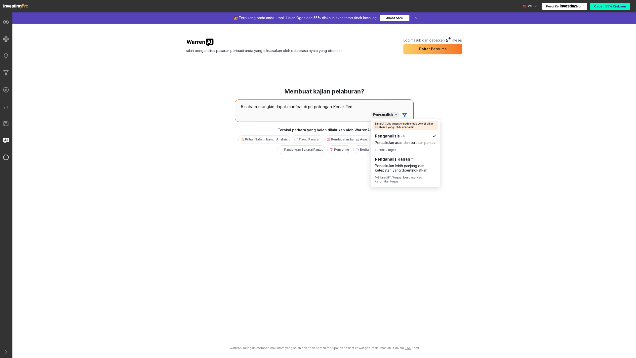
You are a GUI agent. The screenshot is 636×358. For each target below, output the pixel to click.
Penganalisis (383, 114)
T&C (408, 348)
